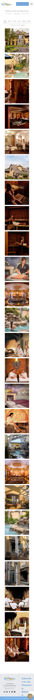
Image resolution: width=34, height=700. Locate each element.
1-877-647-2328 (10, 683)
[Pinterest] (15, 692)
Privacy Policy (18, 698)
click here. (23, 25)
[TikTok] (12, 692)
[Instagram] (7, 692)
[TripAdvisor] (4, 692)
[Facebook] (10, 692)
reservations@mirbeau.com (10, 685)
